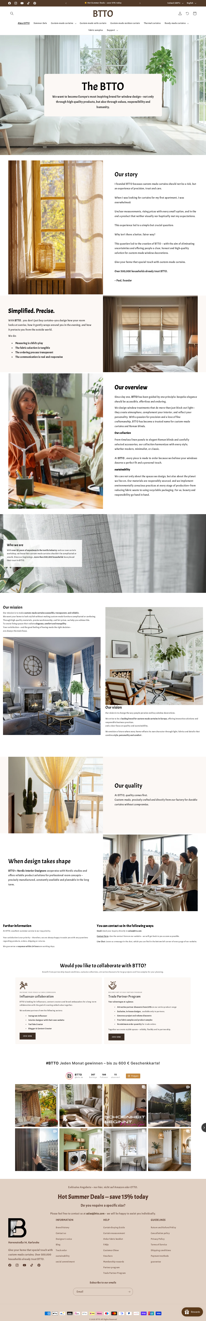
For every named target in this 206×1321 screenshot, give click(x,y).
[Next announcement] (140, 3)
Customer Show (111, 1250)
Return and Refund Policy (163, 1227)
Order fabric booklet (113, 1238)
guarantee (156, 1261)
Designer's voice (64, 1238)
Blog (58, 1244)
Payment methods (160, 1255)
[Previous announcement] (66, 3)
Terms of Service (159, 1244)
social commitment (65, 1261)
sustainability (63, 1255)
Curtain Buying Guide (114, 1227)
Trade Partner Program (114, 1273)
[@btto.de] (69, 1076)
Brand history (62, 1227)
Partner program (111, 1267)
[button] (12, 13)
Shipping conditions (161, 1250)
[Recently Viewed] (187, 13)
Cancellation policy (160, 1233)
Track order (61, 1250)
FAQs (106, 1244)
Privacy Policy (158, 1238)
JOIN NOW (27, 1036)
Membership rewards (113, 1261)
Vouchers (108, 1255)
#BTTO (52, 1063)
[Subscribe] (129, 1292)
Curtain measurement (114, 1233)
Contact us (61, 1233)
